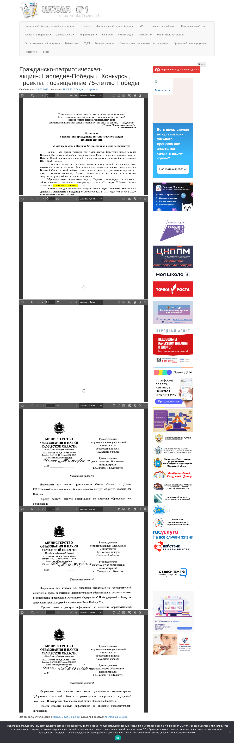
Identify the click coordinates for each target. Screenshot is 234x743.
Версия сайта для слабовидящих (179, 69)
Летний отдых (125, 34)
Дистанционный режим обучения (114, 26)
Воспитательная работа (170, 34)
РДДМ (86, 43)
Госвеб (46, 51)
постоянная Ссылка (116, 716)
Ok (117, 737)
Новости (86, 26)
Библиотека (71, 43)
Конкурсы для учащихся (66, 716)
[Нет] (229, 732)
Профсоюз (31, 51)
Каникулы (107, 34)
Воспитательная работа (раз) (41, 43)
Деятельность (65, 34)
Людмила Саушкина (87, 89)
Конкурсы (144, 34)
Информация (87, 34)
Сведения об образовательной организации (50, 26)
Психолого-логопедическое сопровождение (143, 43)
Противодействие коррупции (190, 43)
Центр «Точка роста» (37, 34)
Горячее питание (104, 43)
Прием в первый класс (163, 26)
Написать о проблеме (173, 169)
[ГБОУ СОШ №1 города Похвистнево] (60, 9)
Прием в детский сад (193, 26)
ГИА (141, 26)
